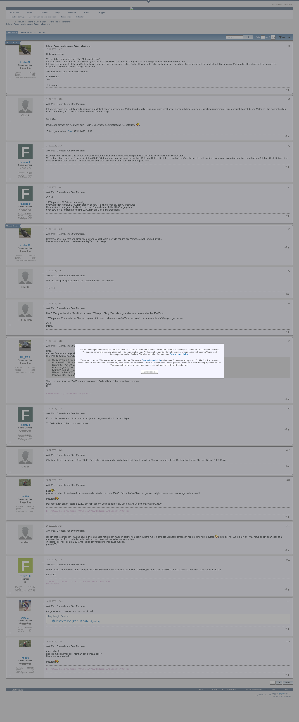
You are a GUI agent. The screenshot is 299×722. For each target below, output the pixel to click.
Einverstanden (149, 372)
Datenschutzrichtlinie (179, 354)
